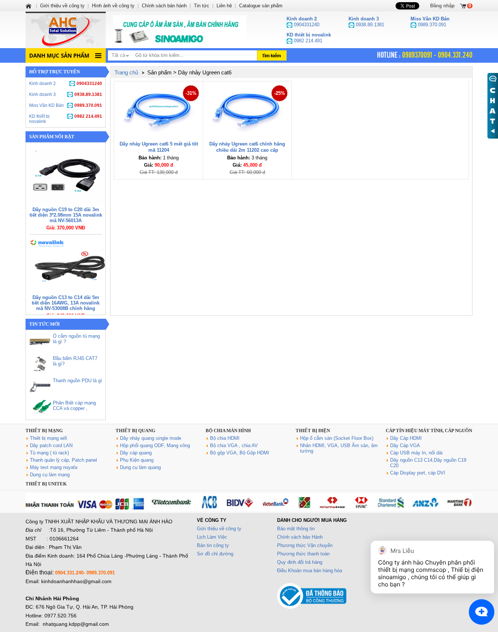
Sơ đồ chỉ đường (215, 554)
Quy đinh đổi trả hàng (299, 562)
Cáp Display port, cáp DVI (417, 473)
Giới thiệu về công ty (219, 528)
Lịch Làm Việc (212, 537)
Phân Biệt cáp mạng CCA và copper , (74, 405)
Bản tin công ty (213, 545)
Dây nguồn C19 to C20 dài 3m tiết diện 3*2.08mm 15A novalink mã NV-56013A (66, 215)
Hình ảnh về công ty (113, 5)
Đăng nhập (442, 5)
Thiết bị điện (313, 430)
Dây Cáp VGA (405, 445)
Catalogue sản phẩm (261, 5)
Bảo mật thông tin (296, 528)
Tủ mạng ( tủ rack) (49, 452)
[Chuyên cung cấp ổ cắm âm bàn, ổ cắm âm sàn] (179, 29)
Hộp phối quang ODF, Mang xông (155, 445)
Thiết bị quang (135, 430)
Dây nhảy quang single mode (150, 438)
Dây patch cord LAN (51, 445)
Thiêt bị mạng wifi (48, 438)
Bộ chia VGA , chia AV (234, 445)
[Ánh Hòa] (29, 5)
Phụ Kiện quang (136, 460)
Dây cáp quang (136, 452)
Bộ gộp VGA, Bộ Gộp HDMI (239, 452)
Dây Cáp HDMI (406, 438)
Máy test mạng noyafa (53, 467)
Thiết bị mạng (44, 430)
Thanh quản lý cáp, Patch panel (63, 460)
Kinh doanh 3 (65, 94)
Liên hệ (224, 5)
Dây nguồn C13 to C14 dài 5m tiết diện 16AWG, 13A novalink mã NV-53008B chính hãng (66, 303)
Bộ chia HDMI (225, 438)
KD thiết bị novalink (65, 119)
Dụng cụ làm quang (140, 467)
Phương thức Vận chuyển (304, 545)
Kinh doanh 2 (65, 83)
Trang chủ (126, 72)
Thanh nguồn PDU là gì (77, 380)
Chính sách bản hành (164, 5)
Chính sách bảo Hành (300, 537)
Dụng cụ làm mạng (50, 474)
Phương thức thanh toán (303, 554)
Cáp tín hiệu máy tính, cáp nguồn (429, 430)
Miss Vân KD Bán (65, 105)
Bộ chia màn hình (228, 430)
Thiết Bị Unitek (46, 483)
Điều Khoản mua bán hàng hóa (309, 570)
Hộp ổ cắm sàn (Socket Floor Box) (336, 438)
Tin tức (201, 5)
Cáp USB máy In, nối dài (416, 452)
